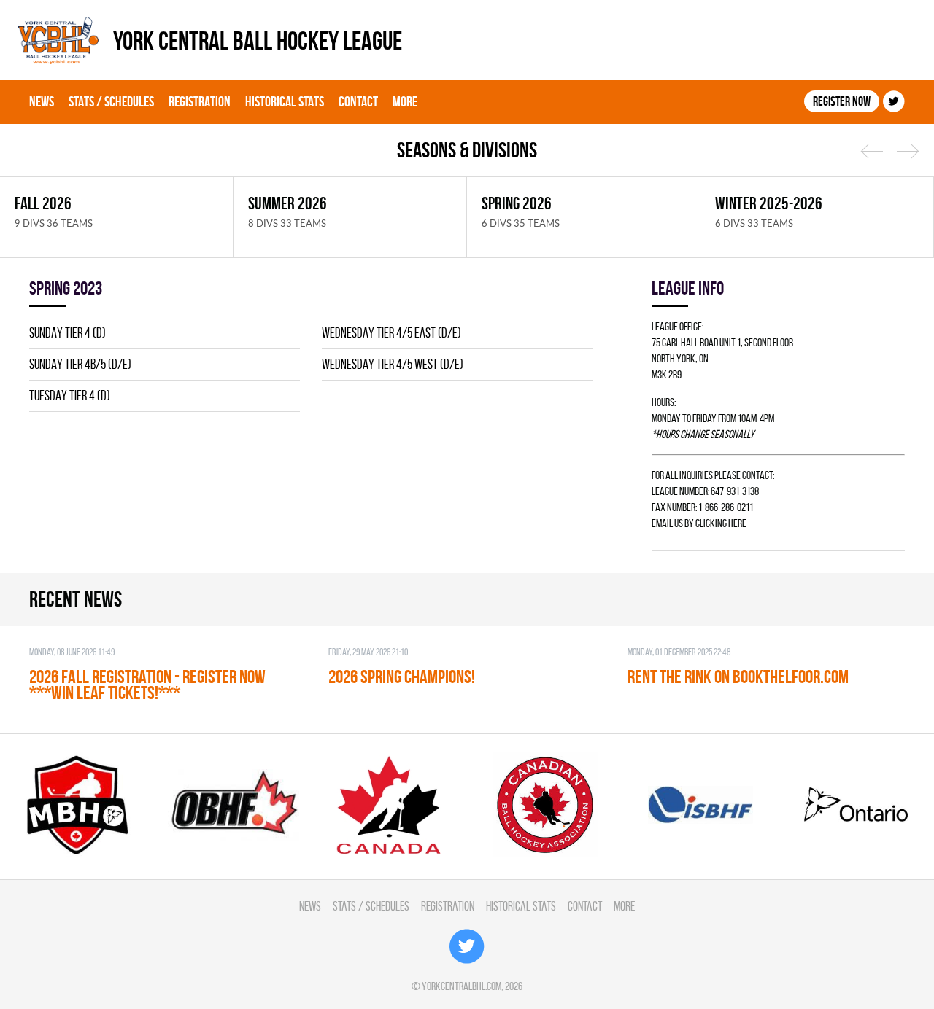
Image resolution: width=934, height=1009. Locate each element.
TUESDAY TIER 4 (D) (69, 395)
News (41, 101)
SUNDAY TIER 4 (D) (67, 332)
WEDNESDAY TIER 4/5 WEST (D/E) (392, 364)
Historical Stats (284, 101)
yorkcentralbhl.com (461, 986)
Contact (358, 101)
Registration (200, 101)
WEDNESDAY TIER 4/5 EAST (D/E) (391, 332)
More (405, 101)
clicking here (720, 523)
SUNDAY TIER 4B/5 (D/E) (80, 364)
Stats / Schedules (111, 101)
